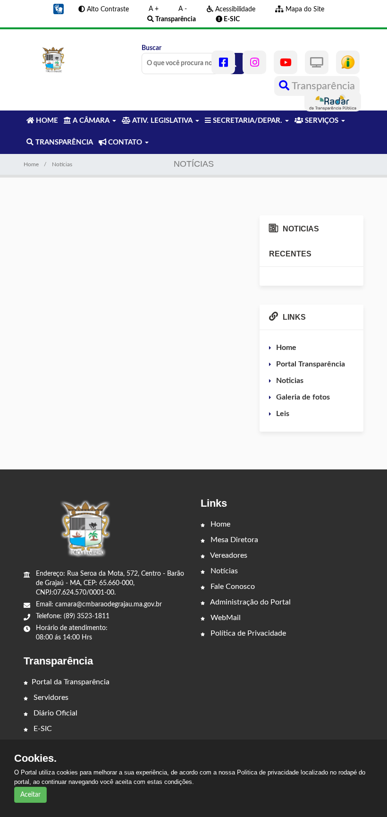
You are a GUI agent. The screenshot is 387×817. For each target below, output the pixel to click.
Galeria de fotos (303, 397)
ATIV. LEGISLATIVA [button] (162, 120)
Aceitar (30, 794)
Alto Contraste (107, 9)
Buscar (151, 48)
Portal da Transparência (70, 682)
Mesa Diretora (233, 540)
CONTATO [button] (125, 142)
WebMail (225, 617)
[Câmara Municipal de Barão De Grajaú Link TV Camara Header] (316, 62)
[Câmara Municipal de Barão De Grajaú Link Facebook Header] (223, 62)
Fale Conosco (232, 586)
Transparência (322, 86)
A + (154, 9)
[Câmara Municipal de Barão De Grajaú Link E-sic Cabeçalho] (348, 62)
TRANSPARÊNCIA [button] (63, 142)
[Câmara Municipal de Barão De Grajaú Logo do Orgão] (55, 59)
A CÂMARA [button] (91, 120)
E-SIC (42, 728)
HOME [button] (46, 120)
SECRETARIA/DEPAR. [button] (247, 120)
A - (182, 9)
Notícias (223, 571)
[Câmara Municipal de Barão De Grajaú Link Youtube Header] (285, 62)
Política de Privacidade (247, 633)
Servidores (50, 697)
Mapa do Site (304, 9)
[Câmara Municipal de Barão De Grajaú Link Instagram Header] (254, 62)
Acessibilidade (234, 9)
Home (31, 164)
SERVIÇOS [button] (321, 120)
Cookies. (35, 758)
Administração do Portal (250, 602)
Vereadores (228, 555)
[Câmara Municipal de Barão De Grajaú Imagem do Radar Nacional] (332, 101)
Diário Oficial (54, 713)
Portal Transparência (310, 364)
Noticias (289, 380)
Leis (282, 413)
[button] (58, 9)
